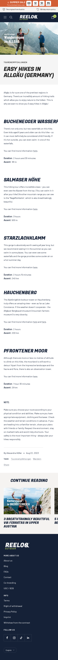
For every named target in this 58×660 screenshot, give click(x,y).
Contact (7, 577)
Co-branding (10, 582)
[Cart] (52, 17)
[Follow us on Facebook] (7, 637)
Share (6, 464)
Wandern (37, 459)
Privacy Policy (10, 611)
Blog (6, 566)
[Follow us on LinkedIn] (28, 637)
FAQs (6, 571)
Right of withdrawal (13, 606)
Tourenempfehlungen (15, 62)
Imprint (7, 617)
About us (8, 560)
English (8, 650)
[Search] (11, 17)
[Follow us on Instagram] (14, 637)
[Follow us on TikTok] (21, 637)
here (35, 150)
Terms (7, 600)
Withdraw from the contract (17, 622)
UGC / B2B (9, 588)
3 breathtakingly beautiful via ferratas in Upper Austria (26, 523)
